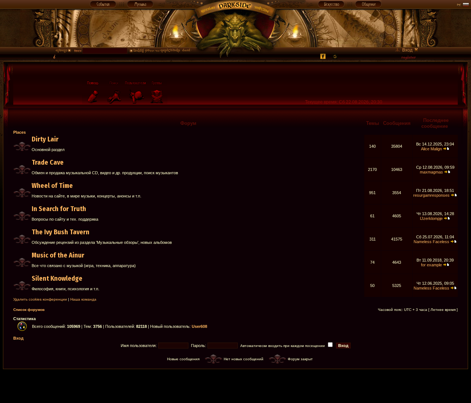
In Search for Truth (59, 209)
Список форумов (29, 310)
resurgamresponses (431, 195)
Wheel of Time (52, 186)
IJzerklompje (431, 218)
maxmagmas (431, 172)
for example (431, 265)
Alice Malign (431, 149)
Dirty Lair (45, 139)
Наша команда (83, 299)
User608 (199, 326)
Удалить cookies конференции (40, 299)
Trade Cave (48, 162)
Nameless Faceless (431, 241)
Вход (18, 338)
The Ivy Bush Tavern (60, 232)
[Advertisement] (235, 385)
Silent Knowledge (57, 278)
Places (19, 132)
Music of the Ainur (58, 255)
